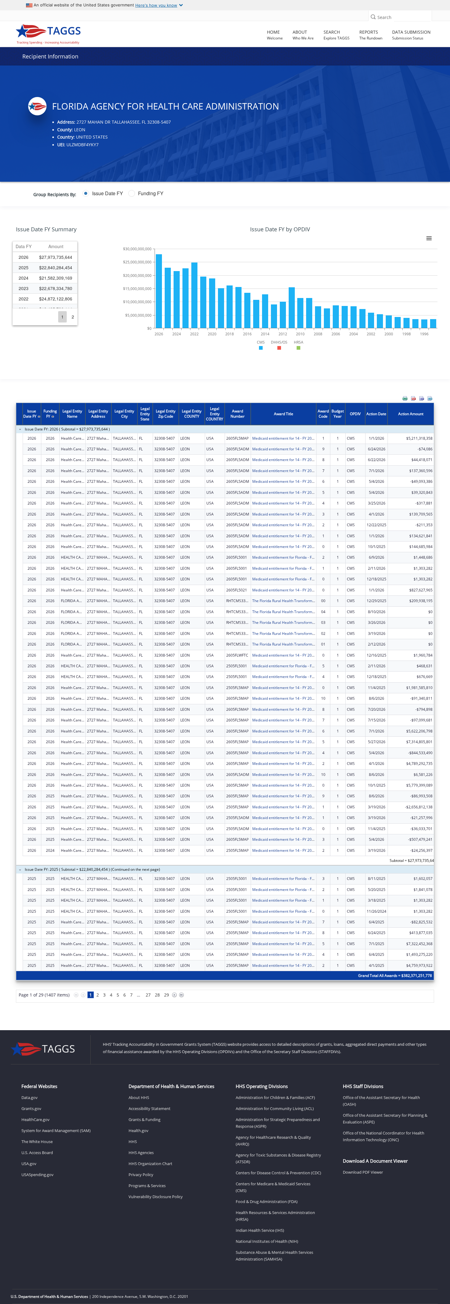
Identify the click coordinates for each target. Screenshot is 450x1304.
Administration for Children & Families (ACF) (275, 1097)
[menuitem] (405, 398)
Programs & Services (147, 1185)
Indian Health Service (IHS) (260, 1230)
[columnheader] (23, 246)
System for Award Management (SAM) (56, 1130)
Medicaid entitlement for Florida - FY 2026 (287, 557)
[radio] (102, 193)
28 (157, 995)
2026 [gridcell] (23, 257)
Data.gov (29, 1097)
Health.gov (138, 1130)
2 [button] (73, 317)
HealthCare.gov (35, 1119)
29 (166, 995)
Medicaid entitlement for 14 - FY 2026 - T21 (288, 590)
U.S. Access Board (37, 1152)
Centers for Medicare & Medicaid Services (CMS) (273, 1187)
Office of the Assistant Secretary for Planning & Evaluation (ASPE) (385, 1118)
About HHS (139, 1097)
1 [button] (62, 317)
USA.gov (28, 1163)
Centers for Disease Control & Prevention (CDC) (278, 1172)
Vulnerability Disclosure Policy (156, 1196)
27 (148, 995)
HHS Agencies (141, 1152)
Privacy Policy (141, 1174)
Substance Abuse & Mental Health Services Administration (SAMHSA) (274, 1256)
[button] (373, 16)
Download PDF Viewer (363, 1172)
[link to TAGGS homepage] (63, 32)
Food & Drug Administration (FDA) (267, 1201)
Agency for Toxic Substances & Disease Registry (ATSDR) (278, 1158)
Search (384, 17)
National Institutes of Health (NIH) (267, 1241)
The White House (37, 1141)
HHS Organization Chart (150, 1163)
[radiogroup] (175, 193)
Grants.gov (31, 1108)
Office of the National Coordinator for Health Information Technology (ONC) (383, 1136)
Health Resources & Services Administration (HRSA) (275, 1216)
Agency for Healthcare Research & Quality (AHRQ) (273, 1140)
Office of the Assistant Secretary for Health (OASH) (381, 1101)
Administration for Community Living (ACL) (275, 1108)
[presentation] (225, 706)
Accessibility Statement (150, 1108)
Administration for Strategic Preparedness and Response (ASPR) (278, 1123)
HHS (133, 1141)
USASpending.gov (37, 1174)
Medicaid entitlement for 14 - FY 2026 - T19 (288, 438)
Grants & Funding (144, 1119)
